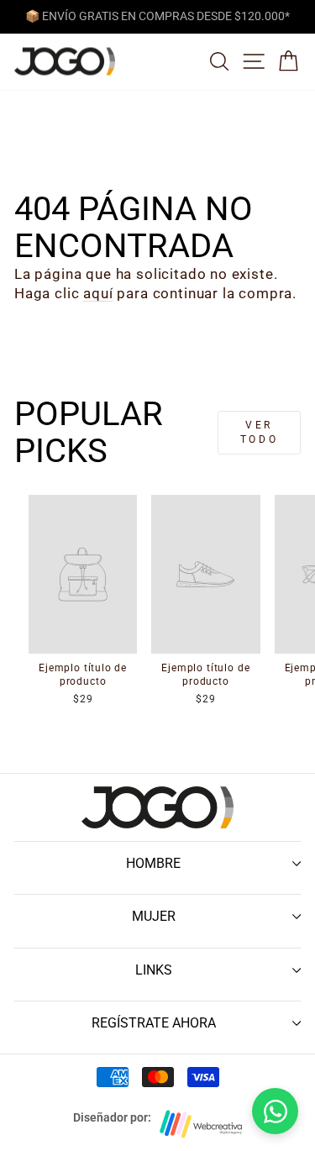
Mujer (154, 916)
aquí (98, 294)
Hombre (153, 863)
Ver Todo (259, 432)
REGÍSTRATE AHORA (154, 1023)
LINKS (153, 970)
